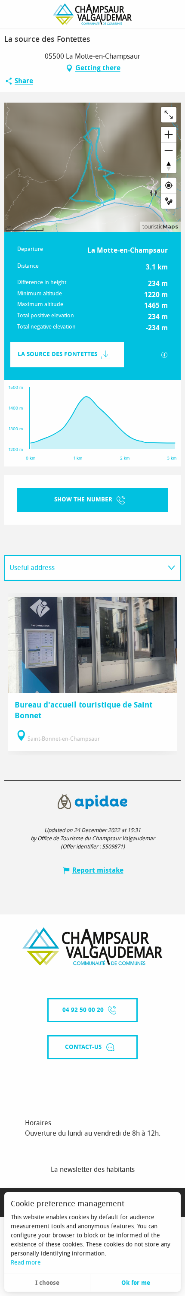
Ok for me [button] (135, 1283)
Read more (26, 1262)
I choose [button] (47, 1283)
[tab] (84, 568)
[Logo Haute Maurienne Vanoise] (92, 946)
